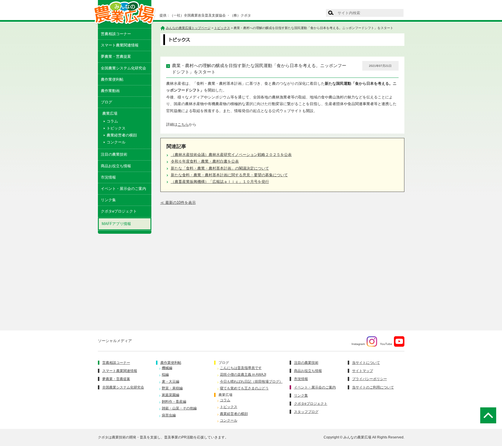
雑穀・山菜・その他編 (179, 408)
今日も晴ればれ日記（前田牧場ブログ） (251, 382)
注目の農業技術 (114, 154)
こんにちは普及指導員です (241, 368)
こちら (183, 124)
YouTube (386, 344)
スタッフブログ (306, 412)
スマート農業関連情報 (120, 45)
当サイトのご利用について (373, 387)
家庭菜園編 (170, 395)
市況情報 (108, 177)
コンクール (116, 142)
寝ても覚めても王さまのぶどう (244, 388)
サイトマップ (362, 371)
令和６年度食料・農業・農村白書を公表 (205, 161)
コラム (112, 121)
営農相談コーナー (116, 34)
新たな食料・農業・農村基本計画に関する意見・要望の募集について (229, 175)
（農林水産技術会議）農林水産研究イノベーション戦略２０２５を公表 (231, 154)
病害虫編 (169, 415)
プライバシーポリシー (369, 379)
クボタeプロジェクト (119, 211)
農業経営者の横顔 (122, 135)
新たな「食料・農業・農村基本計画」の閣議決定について (220, 168)
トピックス (116, 128)
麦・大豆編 (170, 382)
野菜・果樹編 (172, 388)
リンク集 (108, 200)
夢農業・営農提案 (116, 56)
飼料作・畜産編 (174, 402)
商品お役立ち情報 (116, 166)
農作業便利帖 (112, 79)
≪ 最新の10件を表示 (178, 202)
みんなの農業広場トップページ (188, 28)
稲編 (165, 375)
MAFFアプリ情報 (116, 224)
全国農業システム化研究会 (123, 68)
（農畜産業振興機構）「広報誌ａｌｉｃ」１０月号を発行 (220, 181)
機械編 (167, 368)
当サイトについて (366, 363)
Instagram (358, 344)
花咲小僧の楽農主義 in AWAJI (243, 375)
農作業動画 (110, 91)
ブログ (106, 102)
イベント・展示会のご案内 (123, 188)
